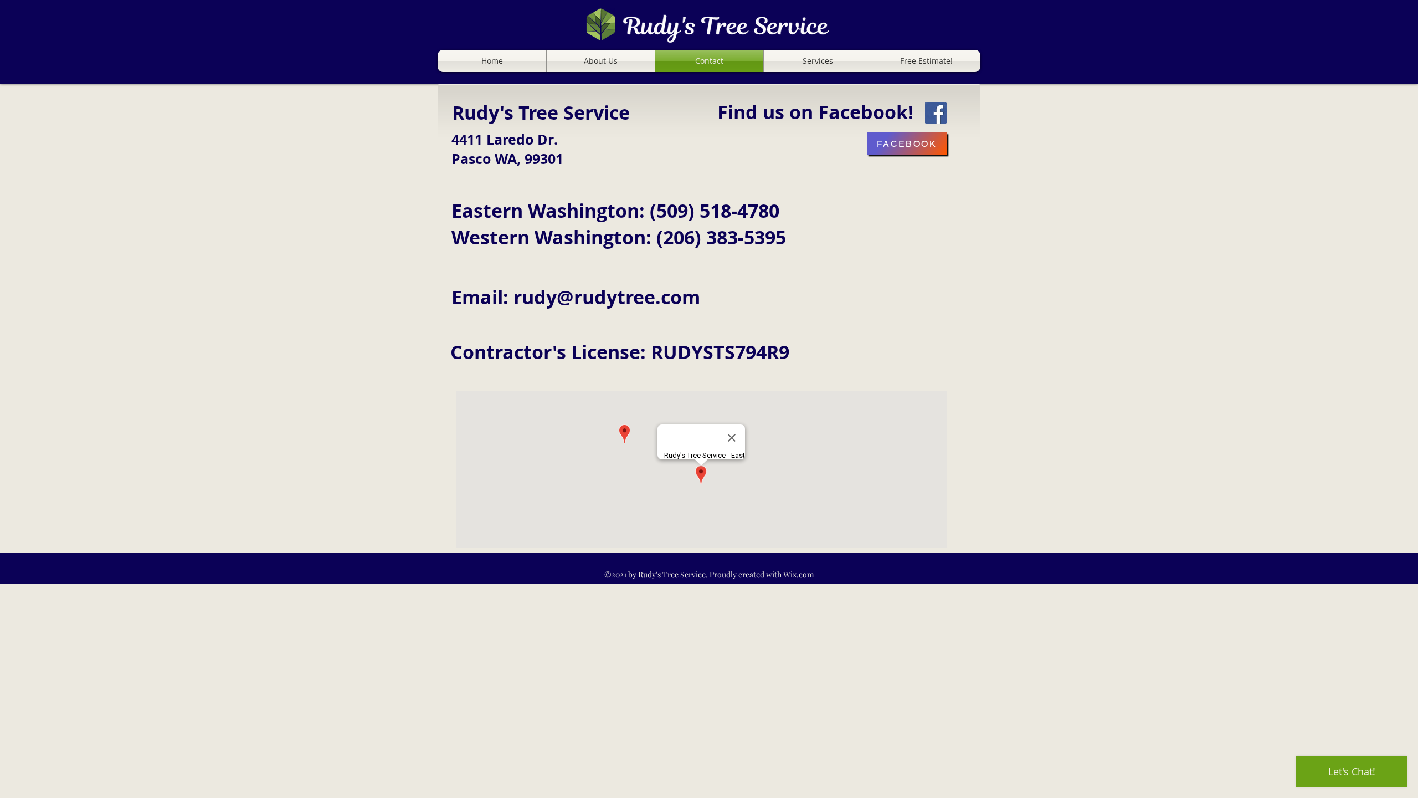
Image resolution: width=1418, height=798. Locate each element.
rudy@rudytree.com (606, 297)
